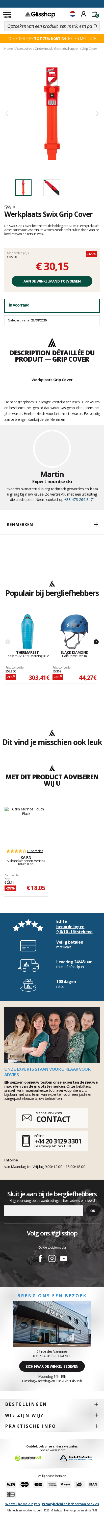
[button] (52, 525)
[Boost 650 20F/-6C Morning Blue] (27, 632)
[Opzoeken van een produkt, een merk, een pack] (95, 26)
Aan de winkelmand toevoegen (52, 281)
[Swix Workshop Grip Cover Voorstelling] (52, 114)
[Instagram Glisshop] (52, 1259)
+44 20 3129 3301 (57, 1141)
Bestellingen (26, 1404)
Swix (9, 207)
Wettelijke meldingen (22, 1504)
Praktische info (30, 1426)
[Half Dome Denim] (74, 632)
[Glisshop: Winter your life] (40, 14)
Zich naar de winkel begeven (52, 1366)
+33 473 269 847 (78, 499)
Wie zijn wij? (24, 1415)
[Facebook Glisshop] (40, 1259)
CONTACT (53, 1119)
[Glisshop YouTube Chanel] (63, 1259)
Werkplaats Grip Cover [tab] (52, 379)
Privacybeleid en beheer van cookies (70, 1504)
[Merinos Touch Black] (26, 825)
